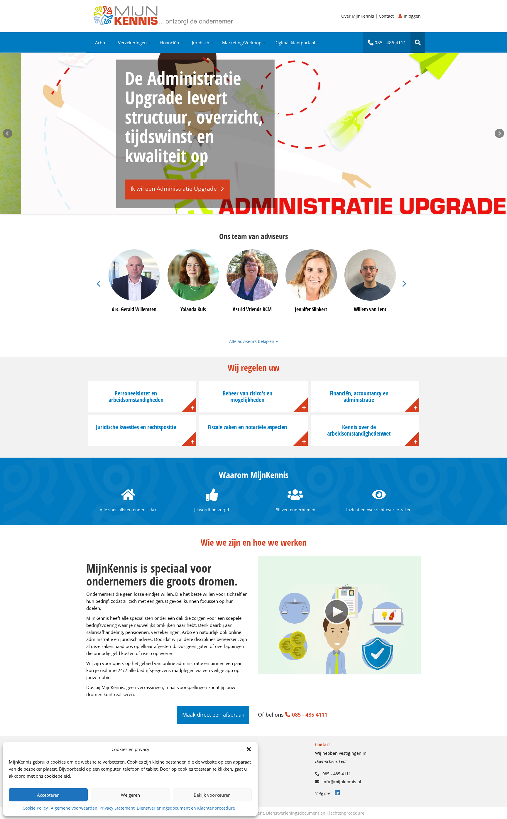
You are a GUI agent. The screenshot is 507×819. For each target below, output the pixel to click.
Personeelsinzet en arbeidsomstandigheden (136, 396)
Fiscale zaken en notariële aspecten (247, 427)
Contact (387, 16)
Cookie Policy (35, 808)
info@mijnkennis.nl (341, 781)
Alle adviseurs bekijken (252, 341)
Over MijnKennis (358, 16)
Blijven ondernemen (295, 509)
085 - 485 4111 (390, 42)
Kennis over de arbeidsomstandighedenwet (359, 430)
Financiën (170, 42)
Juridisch (201, 42)
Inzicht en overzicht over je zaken (379, 509)
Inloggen (412, 16)
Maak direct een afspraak (213, 714)
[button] (249, 749)
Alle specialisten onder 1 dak (128, 509)
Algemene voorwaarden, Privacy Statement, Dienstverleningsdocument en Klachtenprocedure (143, 808)
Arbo (100, 42)
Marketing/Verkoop (242, 42)
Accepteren (48, 795)
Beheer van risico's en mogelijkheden (247, 396)
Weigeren (130, 795)
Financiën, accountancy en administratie (358, 396)
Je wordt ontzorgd (211, 509)
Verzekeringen (133, 42)
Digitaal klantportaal (295, 42)
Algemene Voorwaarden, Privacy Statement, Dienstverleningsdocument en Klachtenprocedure (272, 813)
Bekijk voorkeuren (212, 795)
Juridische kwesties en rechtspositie (136, 427)
